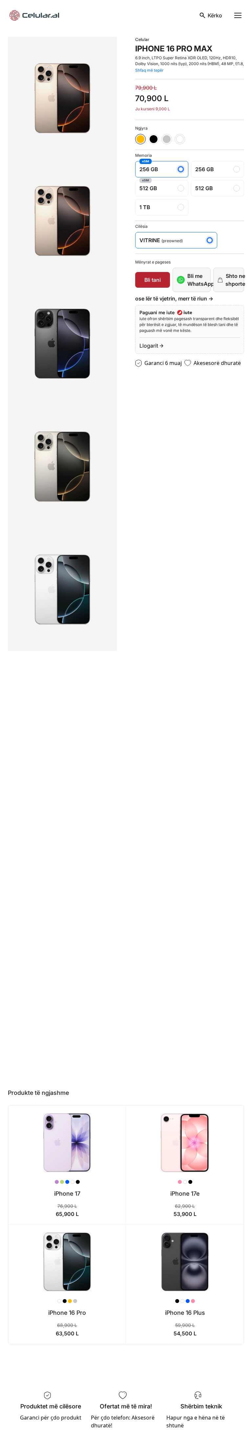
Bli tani (152, 280)
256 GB (148, 166)
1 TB (144, 207)
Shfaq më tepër (149, 70)
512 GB (148, 185)
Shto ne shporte (234, 280)
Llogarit (148, 345)
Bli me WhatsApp (199, 280)
